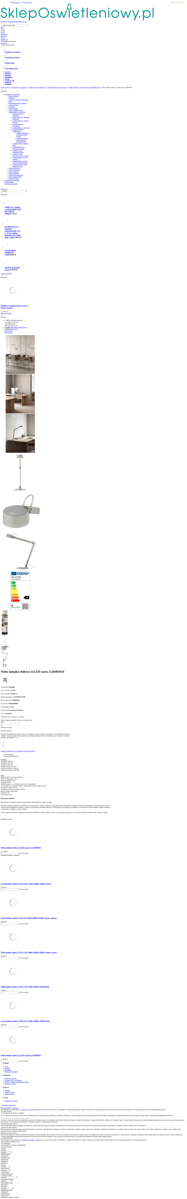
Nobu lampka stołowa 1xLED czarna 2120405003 (21, 848)
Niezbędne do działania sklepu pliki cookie (16, 1118)
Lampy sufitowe (14, 96)
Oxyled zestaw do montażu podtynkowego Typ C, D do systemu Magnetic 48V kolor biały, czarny (13, 232)
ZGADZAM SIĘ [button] (6, 1111)
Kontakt (3, 317)
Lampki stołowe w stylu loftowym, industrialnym (20, 162)
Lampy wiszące (13, 105)
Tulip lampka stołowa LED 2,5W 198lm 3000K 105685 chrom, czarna (29, 952)
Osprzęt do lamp (14, 178)
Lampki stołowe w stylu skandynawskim (19, 165)
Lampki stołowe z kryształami (17, 125)
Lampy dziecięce (14, 171)
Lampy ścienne (13, 108)
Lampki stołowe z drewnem (21, 128)
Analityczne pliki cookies (8, 1127)
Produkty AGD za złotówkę (13, 1080)
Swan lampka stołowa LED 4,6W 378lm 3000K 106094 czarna (26, 884)
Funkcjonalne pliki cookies (9, 1124)
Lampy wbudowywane (16, 110)
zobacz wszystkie (6, 273)
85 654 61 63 (16, 2)
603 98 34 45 (5, 21)
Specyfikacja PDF (29, 751)
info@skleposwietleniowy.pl (18, 21)
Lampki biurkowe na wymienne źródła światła (22, 134)
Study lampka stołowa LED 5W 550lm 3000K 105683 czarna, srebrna (29, 918)
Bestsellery (4, 195)
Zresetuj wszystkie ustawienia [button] (10, 1197)
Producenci (4, 189)
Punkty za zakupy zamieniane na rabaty (17, 1082)
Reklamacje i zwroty (11, 1101)
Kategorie (4, 91)
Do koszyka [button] (25, 853)
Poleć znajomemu (17, 751)
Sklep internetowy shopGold (9, 1108)
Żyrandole (12, 107)
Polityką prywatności (28, 1109)
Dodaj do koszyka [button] (6, 727)
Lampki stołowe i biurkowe (17, 112)
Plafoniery (12, 98)
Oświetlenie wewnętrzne (12, 94)
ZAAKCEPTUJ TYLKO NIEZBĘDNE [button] (13, 1145)
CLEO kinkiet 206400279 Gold (10, 252)
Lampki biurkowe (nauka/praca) (17, 130)
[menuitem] (76, 52)
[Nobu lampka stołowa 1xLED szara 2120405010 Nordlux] (20, 373)
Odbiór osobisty (10, 1094)
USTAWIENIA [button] (6, 1143)
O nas (6, 1066)
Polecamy (4, 277)
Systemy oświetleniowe (16, 175)
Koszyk (4, 43)
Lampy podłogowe (14, 168)
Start (2, 27)
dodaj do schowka (6, 731)
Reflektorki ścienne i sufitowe (18, 103)
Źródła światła (9, 182)
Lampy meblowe (14, 173)
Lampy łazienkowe (14, 170)
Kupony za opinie (10, 1084)
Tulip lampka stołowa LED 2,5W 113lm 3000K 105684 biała (25, 987)
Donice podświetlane (15, 177)
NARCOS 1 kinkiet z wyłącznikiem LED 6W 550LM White (13, 210)
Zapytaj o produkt (6, 751)
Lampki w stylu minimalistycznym (18, 151)
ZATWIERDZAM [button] (6, 1138)
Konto (3, 32)
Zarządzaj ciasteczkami (9, 1105)
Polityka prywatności (11, 1072)
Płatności (7, 1090)
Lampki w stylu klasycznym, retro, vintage (20, 155)
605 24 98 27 (28, 2)
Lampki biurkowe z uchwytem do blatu (18, 148)
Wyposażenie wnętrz (11, 184)
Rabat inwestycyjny (11, 1078)
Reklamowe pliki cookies (8, 1133)
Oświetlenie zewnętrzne (12, 180)
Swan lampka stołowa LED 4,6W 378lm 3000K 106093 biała (25, 1021)
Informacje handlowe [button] (8, 798)
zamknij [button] (3, 1149)
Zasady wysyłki (9, 1092)
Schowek (4, 39)
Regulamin (8, 1070)
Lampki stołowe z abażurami (17, 114)
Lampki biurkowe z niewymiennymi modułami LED (22, 140)
